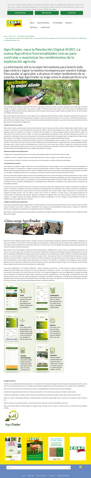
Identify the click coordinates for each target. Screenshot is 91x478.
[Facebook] (80, 467)
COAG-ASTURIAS (43, 23)
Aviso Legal (31, 475)
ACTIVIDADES (58, 23)
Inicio (23, 475)
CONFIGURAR (20, 13)
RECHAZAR (46, 13)
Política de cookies (50, 9)
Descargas (52, 475)
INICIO (32, 23)
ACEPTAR (71, 13)
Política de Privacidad (63, 475)
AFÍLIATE (68, 23)
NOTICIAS (33, 27)
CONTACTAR (45, 27)
